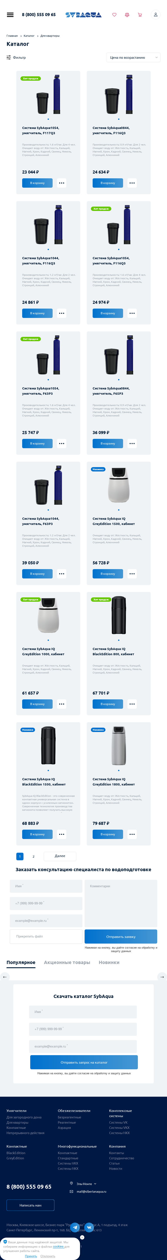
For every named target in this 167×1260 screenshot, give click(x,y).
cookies (58, 1246)
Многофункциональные (77, 1146)
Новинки (109, 962)
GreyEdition (15, 1158)
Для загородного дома (24, 1117)
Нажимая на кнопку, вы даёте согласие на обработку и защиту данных (121, 949)
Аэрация (64, 1128)
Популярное (21, 962)
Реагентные (67, 1122)
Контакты (116, 1153)
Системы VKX (119, 1128)
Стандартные (68, 1158)
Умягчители (17, 1111)
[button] (48, 119)
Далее (60, 856)
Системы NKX (119, 1133)
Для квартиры (17, 1122)
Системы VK (118, 1122)
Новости (115, 1168)
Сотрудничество (121, 1158)
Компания (117, 1146)
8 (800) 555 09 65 (39, 14)
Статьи (114, 1163)
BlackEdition (16, 1153)
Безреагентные (69, 1117)
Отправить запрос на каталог (84, 1062)
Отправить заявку (120, 937)
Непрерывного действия (25, 1133)
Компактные (16, 1128)
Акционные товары (67, 962)
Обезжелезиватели (74, 1111)
